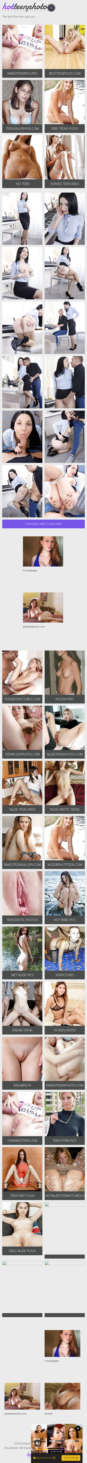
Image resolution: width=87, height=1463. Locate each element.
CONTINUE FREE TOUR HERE (43, 524)
